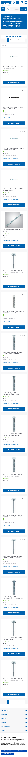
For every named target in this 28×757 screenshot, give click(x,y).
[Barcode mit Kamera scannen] (22, 9)
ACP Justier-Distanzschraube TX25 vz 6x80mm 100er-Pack (13, 67)
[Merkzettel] (18, 2)
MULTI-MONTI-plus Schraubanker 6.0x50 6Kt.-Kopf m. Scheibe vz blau (13, 556)
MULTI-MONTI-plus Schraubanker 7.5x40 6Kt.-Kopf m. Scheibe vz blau (13, 638)
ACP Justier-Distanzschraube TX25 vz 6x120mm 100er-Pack (13, 148)
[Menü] (3, 9)
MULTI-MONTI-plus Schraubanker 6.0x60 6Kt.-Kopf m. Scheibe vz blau (13, 516)
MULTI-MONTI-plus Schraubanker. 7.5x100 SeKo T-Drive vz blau (12, 352)
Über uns (3, 722)
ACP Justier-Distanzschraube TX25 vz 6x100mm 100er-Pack (13, 108)
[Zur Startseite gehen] (6, 3)
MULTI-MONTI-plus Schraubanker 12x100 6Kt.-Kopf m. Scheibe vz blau (13, 597)
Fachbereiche (5, 710)
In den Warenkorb (14, 82)
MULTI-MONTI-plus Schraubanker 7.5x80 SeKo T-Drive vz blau (12, 475)
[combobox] (15, 9)
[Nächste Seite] (21, 40)
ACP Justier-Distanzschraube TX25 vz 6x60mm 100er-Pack (13, 189)
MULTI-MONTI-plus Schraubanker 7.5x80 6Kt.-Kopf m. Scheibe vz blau (13, 271)
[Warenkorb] (25, 2)
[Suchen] (25, 9)
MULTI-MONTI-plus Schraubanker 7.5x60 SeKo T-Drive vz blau (12, 393)
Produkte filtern (15, 36)
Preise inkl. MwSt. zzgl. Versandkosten (11, 77)
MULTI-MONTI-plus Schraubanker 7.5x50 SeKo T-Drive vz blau (12, 434)
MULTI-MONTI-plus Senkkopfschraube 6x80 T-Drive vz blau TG (13, 312)
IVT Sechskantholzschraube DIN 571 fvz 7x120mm (13, 230)
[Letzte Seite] (23, 40)
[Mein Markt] (14, 2)
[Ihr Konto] (22, 2)
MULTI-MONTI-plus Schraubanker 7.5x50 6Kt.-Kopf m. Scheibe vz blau (13, 679)
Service (3, 718)
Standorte (4, 714)
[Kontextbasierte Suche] (7, 8)
